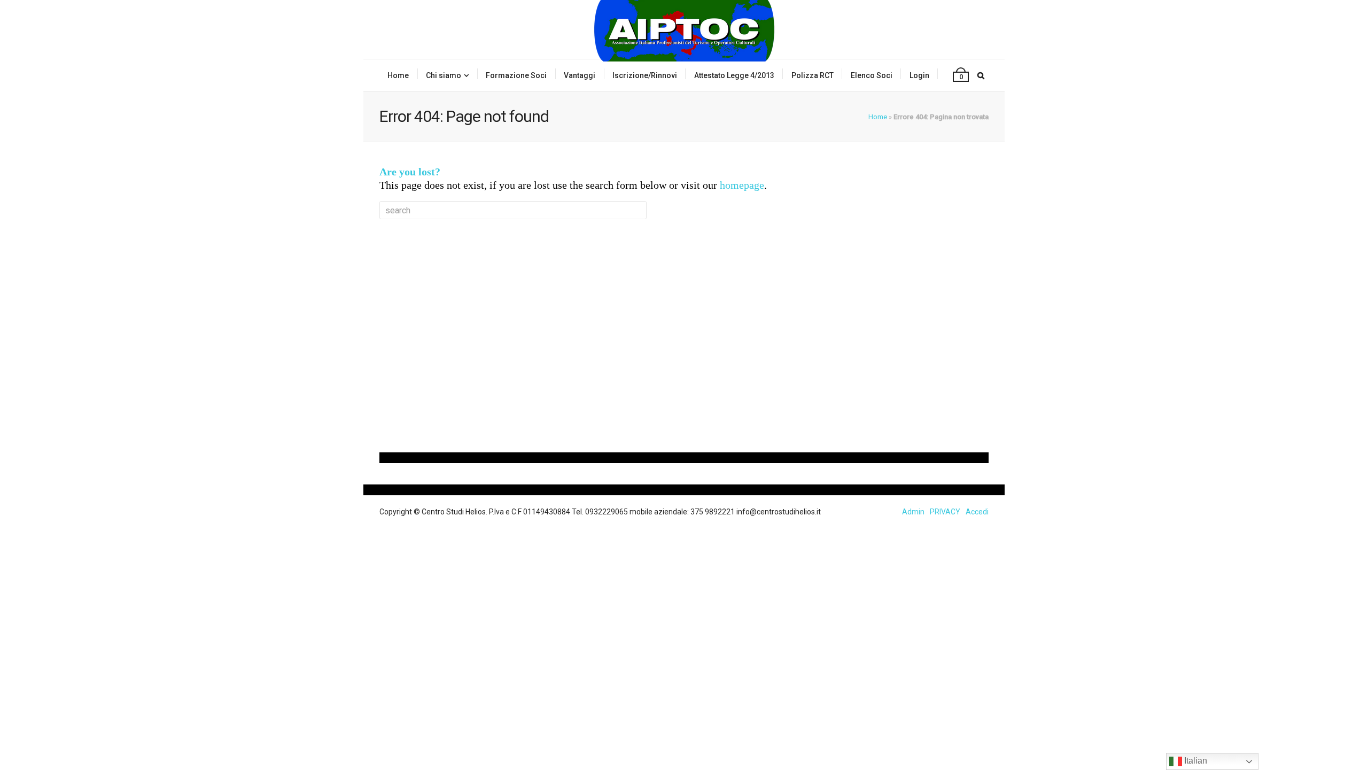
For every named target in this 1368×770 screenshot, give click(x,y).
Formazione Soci (516, 75)
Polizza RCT (812, 75)
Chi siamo (443, 75)
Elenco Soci (871, 75)
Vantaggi (579, 75)
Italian (1194, 760)
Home (398, 75)
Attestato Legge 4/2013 (734, 75)
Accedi (977, 511)
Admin (913, 511)
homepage (742, 185)
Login (919, 75)
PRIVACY (945, 511)
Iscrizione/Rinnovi (644, 75)
